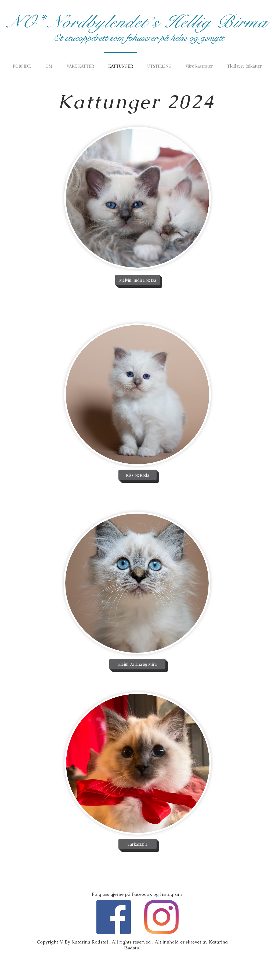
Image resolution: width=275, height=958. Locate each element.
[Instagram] (161, 917)
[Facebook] (113, 917)
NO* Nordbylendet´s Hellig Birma (137, 22)
